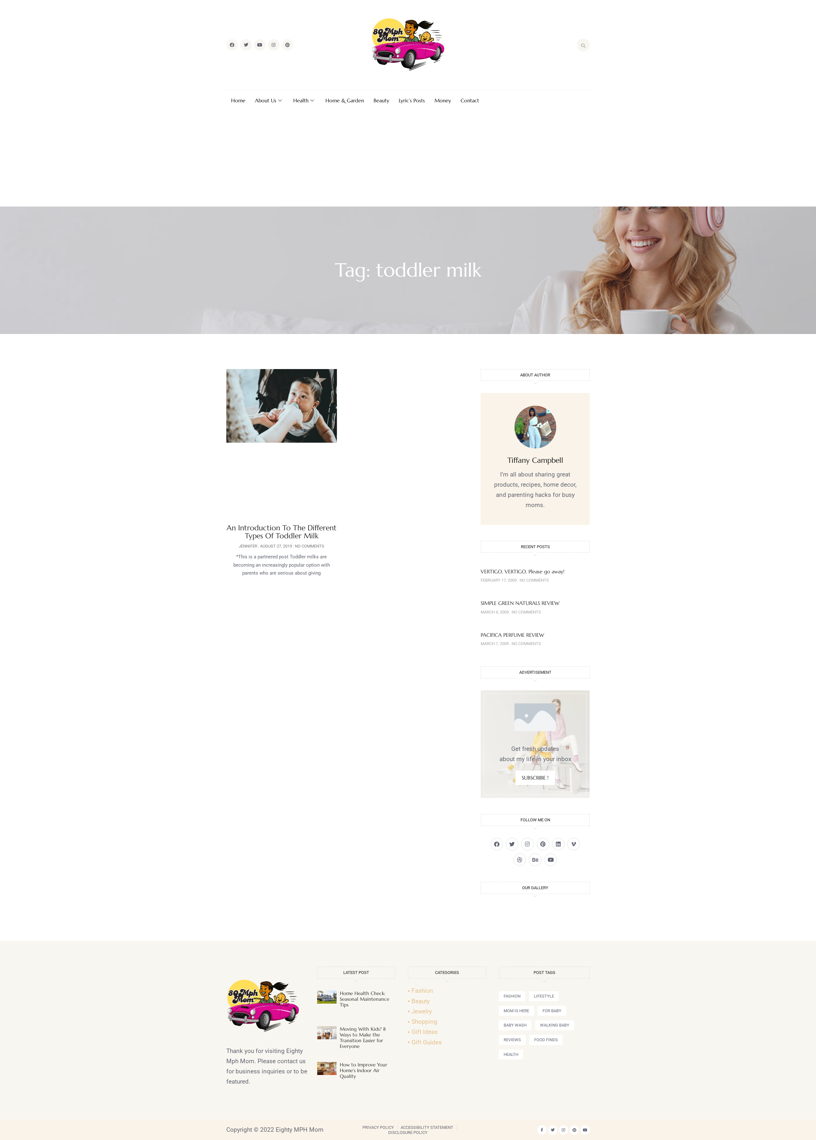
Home (238, 100)
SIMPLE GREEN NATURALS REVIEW (520, 603)
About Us (265, 100)
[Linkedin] (558, 844)
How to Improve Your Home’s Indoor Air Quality (363, 1070)
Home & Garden (344, 100)
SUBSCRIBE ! (535, 777)
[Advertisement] (408, 158)
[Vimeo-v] (573, 844)
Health (301, 100)
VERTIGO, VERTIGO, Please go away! (523, 571)
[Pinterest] (287, 45)
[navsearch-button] (583, 45)
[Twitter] (245, 45)
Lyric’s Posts (412, 100)
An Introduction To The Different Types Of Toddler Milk (282, 531)
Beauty (381, 100)
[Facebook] (232, 45)
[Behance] (535, 859)
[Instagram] (273, 45)
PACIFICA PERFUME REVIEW (512, 635)
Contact (470, 100)
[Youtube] (260, 45)
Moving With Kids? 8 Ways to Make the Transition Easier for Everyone (363, 1037)
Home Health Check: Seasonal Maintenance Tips (364, 999)
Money (442, 100)
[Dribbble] (520, 859)
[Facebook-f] (542, 1130)
